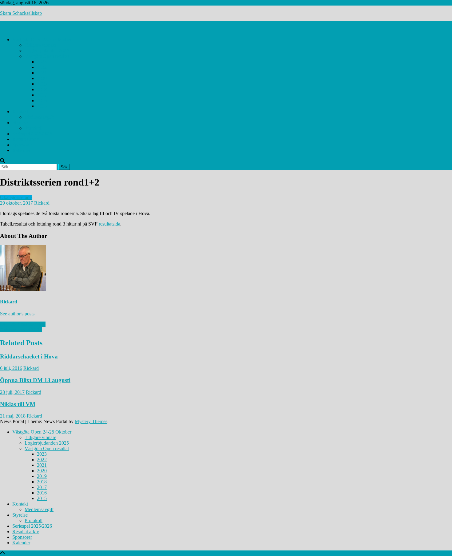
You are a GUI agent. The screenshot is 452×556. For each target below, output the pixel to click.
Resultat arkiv (25, 139)
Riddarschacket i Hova (29, 356)
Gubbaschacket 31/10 (21, 329)
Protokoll (33, 128)
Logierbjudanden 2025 (47, 50)
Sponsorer (22, 144)
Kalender (21, 150)
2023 (42, 61)
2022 (42, 67)
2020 (42, 78)
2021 (42, 72)
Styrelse (20, 122)
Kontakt (20, 111)
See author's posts (17, 313)
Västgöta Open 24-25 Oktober (41, 39)
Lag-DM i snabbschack (23, 324)
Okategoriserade (16, 197)
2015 (42, 106)
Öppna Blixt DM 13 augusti (35, 380)
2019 (42, 83)
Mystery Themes (91, 421)
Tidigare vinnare (40, 45)
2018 (42, 89)
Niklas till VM (17, 404)
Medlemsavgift (39, 117)
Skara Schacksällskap (21, 13)
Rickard (42, 203)
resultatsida (109, 223)
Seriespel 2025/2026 (32, 133)
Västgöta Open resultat (47, 56)
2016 (42, 100)
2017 (42, 95)
